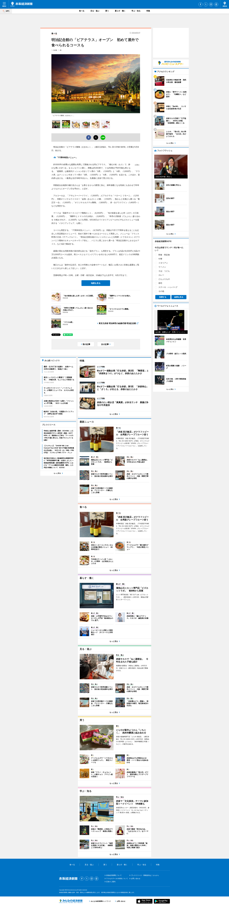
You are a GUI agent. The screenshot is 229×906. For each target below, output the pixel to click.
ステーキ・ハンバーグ (167, 287)
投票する (162, 297)
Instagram (211, 4)
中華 (160, 259)
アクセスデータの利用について (117, 878)
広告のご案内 (110, 882)
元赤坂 (55, 50)
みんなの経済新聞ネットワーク (70, 901)
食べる (81, 11)
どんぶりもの (164, 279)
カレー (161, 275)
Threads (216, 4)
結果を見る (178, 297)
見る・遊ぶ (94, 11)
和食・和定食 (164, 255)
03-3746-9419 (118, 147)
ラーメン (162, 267)
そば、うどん (164, 271)
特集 (148, 11)
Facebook (200, 4)
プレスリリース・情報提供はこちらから (145, 875)
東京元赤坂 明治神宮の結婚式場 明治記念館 (117, 323)
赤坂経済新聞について (114, 875)
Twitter (206, 4)
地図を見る (96, 283)
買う (107, 11)
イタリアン (163, 263)
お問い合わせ (135, 878)
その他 (161, 291)
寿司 (160, 283)
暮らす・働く (120, 11)
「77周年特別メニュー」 (67, 157)
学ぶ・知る (136, 11)
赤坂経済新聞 (21, 4)
